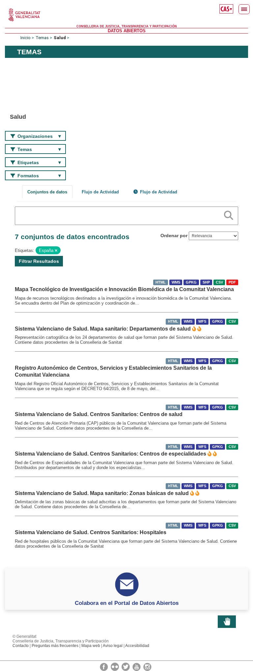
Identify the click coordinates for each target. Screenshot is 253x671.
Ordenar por (173, 235)
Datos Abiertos (127, 30)
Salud (60, 37)
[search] (228, 214)
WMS (176, 282)
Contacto (21, 645)
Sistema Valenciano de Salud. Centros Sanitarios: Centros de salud (99, 414)
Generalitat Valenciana (126, 14)
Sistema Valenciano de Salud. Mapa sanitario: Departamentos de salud (103, 329)
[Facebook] (104, 666)
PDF (232, 282)
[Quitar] (56, 251)
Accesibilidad (137, 645)
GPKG (191, 282)
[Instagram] (147, 666)
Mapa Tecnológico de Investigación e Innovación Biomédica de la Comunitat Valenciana (124, 289)
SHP (206, 282)
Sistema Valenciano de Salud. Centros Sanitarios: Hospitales (90, 532)
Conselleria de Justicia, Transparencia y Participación (126, 26)
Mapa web (90, 645)
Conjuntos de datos (47, 191)
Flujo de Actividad (100, 191)
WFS (202, 322)
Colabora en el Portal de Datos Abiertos (127, 603)
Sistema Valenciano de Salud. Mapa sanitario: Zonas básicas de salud (102, 493)
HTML (160, 282)
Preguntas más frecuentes (55, 645)
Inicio (25, 37)
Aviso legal (113, 645)
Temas (42, 37)
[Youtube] (137, 666)
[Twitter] (126, 666)
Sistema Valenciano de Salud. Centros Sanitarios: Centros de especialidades (110, 454)
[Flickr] (115, 666)
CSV (219, 282)
